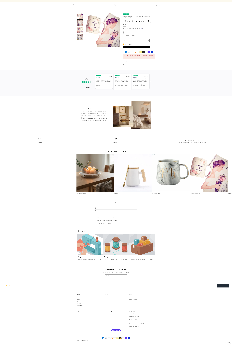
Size (123, 38)
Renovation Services (80, 318)
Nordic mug (116, 193)
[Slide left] (103, 151)
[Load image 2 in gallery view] (80, 23)
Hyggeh (81, 340)
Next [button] (150, 81)
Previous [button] (93, 81)
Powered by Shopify (85, 340)
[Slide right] (128, 151)
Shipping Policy (80, 305)
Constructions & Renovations (134, 297)
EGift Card (105, 297)
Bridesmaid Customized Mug (195, 193)
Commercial (105, 313)
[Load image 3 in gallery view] (80, 30)
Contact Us (79, 303)
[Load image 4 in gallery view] (80, 37)
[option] (104, 82)
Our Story (78, 313)
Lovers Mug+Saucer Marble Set (157, 193)
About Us (78, 299)
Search (78, 297)
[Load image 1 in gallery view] (80, 16)
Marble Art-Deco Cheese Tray (81, 193)
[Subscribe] (125, 275)
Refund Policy (79, 301)
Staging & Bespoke (133, 299)
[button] (73, 5)
